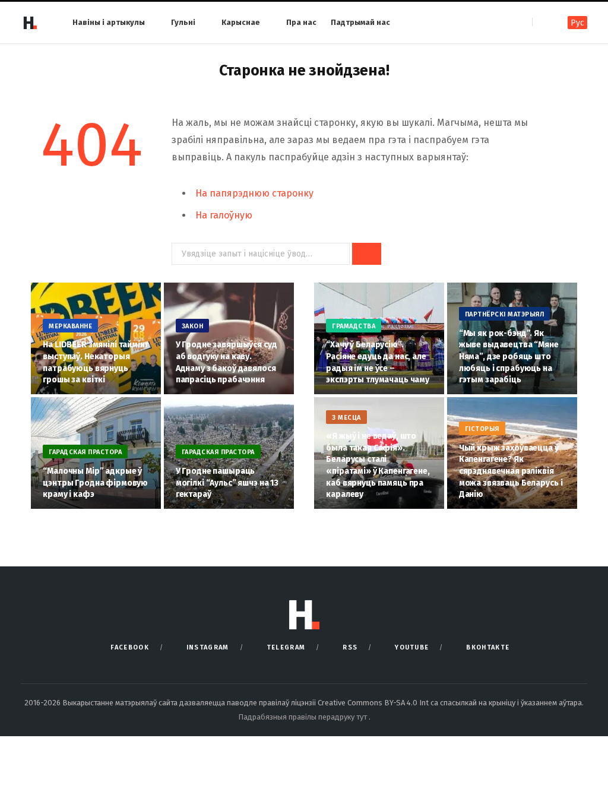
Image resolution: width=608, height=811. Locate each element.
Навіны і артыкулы (108, 22)
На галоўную (223, 215)
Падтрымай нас (360, 22)
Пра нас (301, 22)
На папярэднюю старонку (254, 193)
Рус (577, 23)
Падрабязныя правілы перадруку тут (303, 716)
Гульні (183, 22)
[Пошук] (542, 22)
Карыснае (240, 22)
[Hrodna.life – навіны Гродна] (30, 22)
